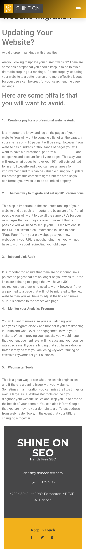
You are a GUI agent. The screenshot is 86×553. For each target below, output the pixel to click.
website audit (66, 152)
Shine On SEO (43, 448)
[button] (78, 7)
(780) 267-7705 (43, 482)
